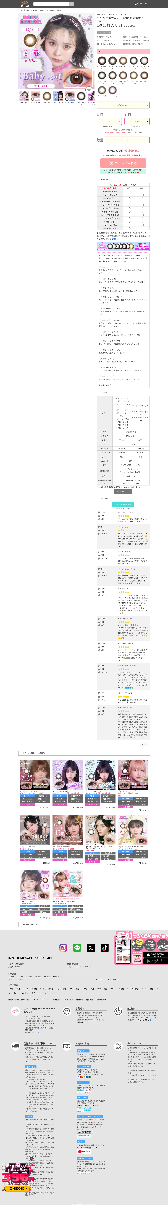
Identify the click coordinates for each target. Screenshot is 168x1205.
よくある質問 (68, 999)
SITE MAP (47, 957)
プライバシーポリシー (40, 999)
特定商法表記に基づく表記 (18, 999)
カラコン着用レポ (112, 979)
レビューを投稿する (123, 504)
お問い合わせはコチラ (85, 1022)
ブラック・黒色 (88, 988)
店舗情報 (79, 999)
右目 (127, 114)
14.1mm (20, 976)
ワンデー (69, 966)
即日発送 (99, 979)
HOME (11, 957)
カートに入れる (125, 163)
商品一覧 (29, 10)
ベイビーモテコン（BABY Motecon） (48, 10)
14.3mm (38, 976)
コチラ (115, 239)
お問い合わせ (101, 999)
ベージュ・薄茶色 (46, 988)
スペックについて (123, 491)
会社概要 (89, 999)
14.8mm (11, 979)
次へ (144, 744)
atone (88, 1127)
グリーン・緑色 (133, 988)
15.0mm (20, 979)
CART (37, 957)
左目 (100, 114)
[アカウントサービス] (146, 4)
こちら (42, 1192)
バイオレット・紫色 (27, 993)
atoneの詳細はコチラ (85, 1132)
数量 (100, 139)
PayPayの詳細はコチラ (89, 1147)
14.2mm (29, 976)
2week (78, 966)
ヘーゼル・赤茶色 (30, 988)
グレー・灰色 (74, 988)
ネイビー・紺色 (147, 988)
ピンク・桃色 (102, 988)
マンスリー (88, 966)
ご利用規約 (56, 999)
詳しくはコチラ (143, 1020)
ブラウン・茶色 (14, 988)
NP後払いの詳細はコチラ (86, 1105)
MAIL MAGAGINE (24, 957)
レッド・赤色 (61, 988)
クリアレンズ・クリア (46, 993)
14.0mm (11, 976)
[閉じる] (31, 1158)
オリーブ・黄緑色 (117, 988)
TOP (22, 10)
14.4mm (47, 976)
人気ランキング (14, 966)
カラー (102, 51)
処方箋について (31, 1032)
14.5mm (56, 976)
